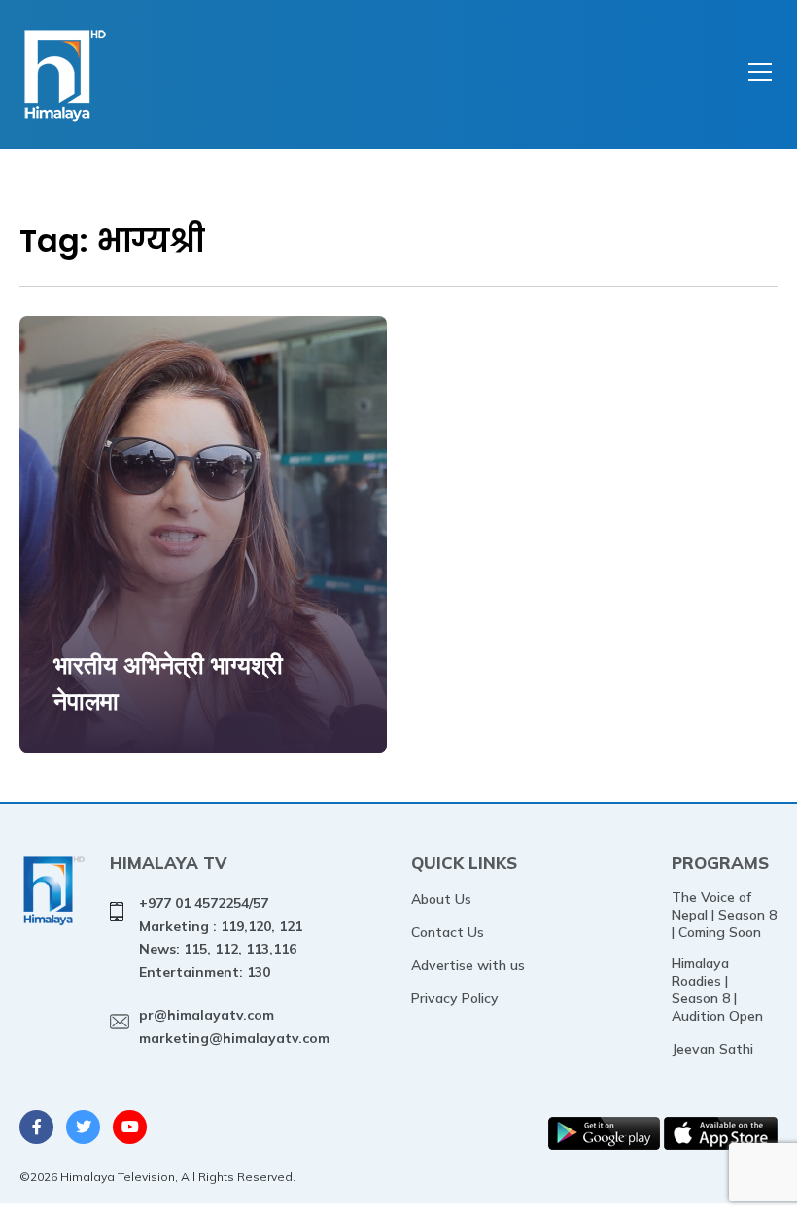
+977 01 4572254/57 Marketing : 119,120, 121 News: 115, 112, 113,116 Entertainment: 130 (220, 937)
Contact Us (447, 932)
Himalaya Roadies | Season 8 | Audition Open (717, 989)
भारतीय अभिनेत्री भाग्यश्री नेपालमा (168, 682)
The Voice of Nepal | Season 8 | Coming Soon (724, 914)
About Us (441, 899)
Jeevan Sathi (712, 1049)
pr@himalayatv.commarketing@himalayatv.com (234, 1026)
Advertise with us (468, 965)
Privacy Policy (455, 998)
